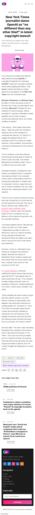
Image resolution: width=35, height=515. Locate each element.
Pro (4, 486)
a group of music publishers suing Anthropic (15, 208)
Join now (17, 502)
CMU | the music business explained (20, 509)
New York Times (8, 362)
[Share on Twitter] (8, 370)
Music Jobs (7, 476)
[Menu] (28, 3)
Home (5, 474)
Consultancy (7, 481)
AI (3, 358)
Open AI (10, 358)
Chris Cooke (10, 389)
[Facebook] (5, 464)
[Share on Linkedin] (16, 370)
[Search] (25, 3)
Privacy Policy (4, 514)
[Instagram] (13, 464)
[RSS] (22, 464)
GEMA (5, 384)
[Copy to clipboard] (24, 370)
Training (6, 479)
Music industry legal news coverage (15, 365)
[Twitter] (9, 464)
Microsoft (20, 358)
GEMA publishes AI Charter (15, 387)
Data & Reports (8, 484)
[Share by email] (20, 370)
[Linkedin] (17, 464)
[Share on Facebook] (12, 370)
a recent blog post (10, 271)
